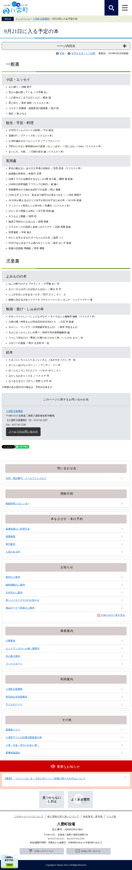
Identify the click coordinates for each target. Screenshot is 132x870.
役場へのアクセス (44, 851)
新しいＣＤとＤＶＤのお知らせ (22, 600)
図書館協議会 (13, 752)
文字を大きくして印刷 (83, 53)
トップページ (22, 19)
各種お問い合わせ (90, 851)
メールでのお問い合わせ (23, 431)
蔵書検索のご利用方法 (18, 529)
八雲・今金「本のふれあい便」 (22, 745)
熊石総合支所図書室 (16, 697)
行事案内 (10, 640)
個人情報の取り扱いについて (63, 816)
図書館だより (13, 729)
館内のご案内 (13, 577)
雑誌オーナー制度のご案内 (20, 608)
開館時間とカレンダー (18, 503)
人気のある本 (13, 552)
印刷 (62, 53)
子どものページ (14, 704)
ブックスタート (14, 664)
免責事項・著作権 (93, 816)
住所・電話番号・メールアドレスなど (26, 478)
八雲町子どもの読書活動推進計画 (24, 737)
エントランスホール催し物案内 (22, 648)
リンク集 (111, 816)
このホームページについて (28, 816)
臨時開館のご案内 (15, 585)
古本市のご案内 (14, 592)
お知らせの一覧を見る (113, 615)
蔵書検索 (10, 536)
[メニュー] (125, 7)
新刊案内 (10, 544)
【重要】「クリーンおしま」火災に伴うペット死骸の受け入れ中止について (45, 778)
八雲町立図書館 (41, 19)
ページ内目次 (66, 46)
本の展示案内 (13, 656)
